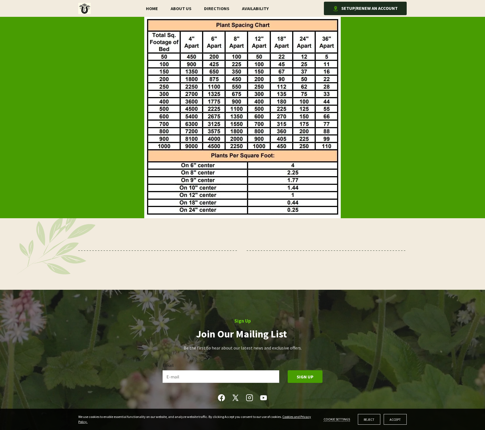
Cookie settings (337, 419)
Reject (369, 419)
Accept (395, 419)
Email (168, 365)
